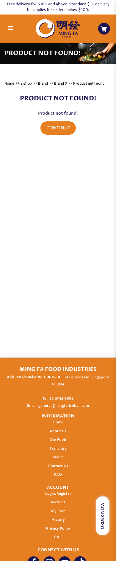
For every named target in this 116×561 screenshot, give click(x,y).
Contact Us (58, 466)
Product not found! (89, 83)
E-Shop (26, 83)
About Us (58, 431)
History (58, 519)
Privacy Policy (58, 528)
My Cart (58, 511)
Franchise (58, 448)
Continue (58, 128)
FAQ (58, 474)
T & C (58, 537)
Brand (43, 83)
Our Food (58, 439)
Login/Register (58, 493)
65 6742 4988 (61, 398)
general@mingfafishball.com (63, 405)
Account (58, 502)
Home (9, 83)
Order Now (102, 515)
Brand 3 (60, 83)
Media (58, 457)
